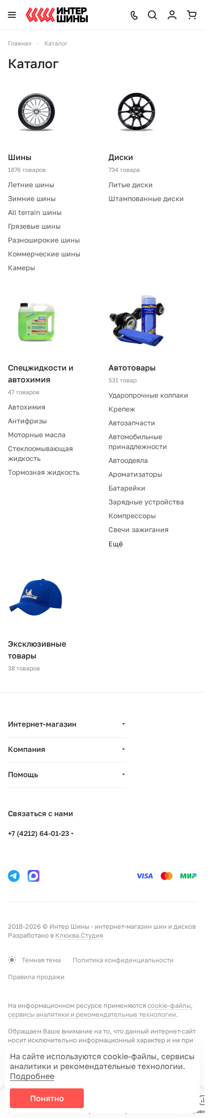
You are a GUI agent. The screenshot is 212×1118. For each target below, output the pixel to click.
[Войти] (172, 15)
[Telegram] (14, 876)
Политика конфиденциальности (123, 960)
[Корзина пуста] (192, 15)
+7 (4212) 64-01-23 (38, 833)
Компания (26, 749)
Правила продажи (36, 977)
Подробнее (32, 1076)
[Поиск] (152, 15)
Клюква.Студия (79, 935)
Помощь (23, 774)
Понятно (47, 1098)
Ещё (115, 543)
